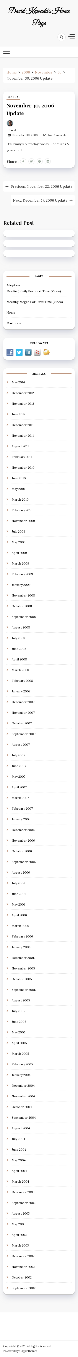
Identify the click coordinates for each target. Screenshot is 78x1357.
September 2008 (24, 617)
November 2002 (23, 1267)
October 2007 (22, 723)
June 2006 (19, 894)
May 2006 (19, 904)
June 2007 (19, 766)
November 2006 (23, 840)
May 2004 (19, 1160)
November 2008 (23, 595)
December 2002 (23, 1256)
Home (10, 312)
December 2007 (23, 702)
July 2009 (18, 531)
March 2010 (20, 499)
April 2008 (19, 659)
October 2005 (22, 979)
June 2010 (19, 478)
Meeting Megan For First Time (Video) (34, 302)
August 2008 (21, 627)
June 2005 (19, 1022)
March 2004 (20, 1181)
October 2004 (22, 1107)
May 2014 (18, 382)
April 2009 (19, 553)
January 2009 (21, 585)
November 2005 (23, 968)
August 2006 (21, 872)
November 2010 (23, 468)
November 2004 (23, 1096)
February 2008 (22, 681)
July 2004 (18, 1139)
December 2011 (23, 425)
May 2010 (18, 489)
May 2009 (19, 542)
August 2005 (21, 1000)
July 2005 (18, 1011)
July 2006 (18, 883)
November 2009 (23, 521)
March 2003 (20, 1245)
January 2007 (21, 819)
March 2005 (20, 1054)
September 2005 (24, 990)
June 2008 (19, 649)
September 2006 (24, 862)
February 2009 (22, 574)
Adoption (13, 285)
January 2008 (21, 691)
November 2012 (23, 404)
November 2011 (23, 436)
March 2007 (20, 798)
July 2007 (18, 755)
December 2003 (23, 1192)
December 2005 (23, 958)
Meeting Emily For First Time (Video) (33, 291)
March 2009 (20, 563)
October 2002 (22, 1277)
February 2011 (22, 457)
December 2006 (23, 830)
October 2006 (22, 851)
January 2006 (21, 947)
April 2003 (19, 1235)
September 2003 (24, 1203)
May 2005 (19, 1032)
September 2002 (24, 1288)
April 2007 (19, 787)
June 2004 (19, 1149)
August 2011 (20, 446)
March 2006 (20, 926)
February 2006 (22, 936)
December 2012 (23, 393)
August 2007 (21, 745)
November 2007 (23, 713)
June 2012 (18, 414)
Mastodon (13, 323)
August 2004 (21, 1128)
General (13, 97)
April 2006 (19, 915)
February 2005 (22, 1064)
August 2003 (21, 1213)
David (12, 130)
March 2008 (20, 670)
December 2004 (23, 1086)
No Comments (57, 135)
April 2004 (19, 1171)
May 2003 (18, 1224)
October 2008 (22, 606)
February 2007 (22, 809)
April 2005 (19, 1043)
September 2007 (24, 734)
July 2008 (18, 638)
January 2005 (21, 1075)
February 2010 (22, 510)
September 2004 (24, 1118)
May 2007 (18, 777)
